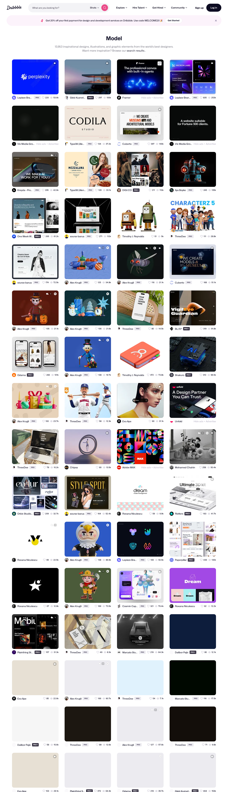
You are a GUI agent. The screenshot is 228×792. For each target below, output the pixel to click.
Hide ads (146, 97)
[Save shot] (46, 89)
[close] (215, 20)
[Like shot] (53, 89)
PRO (37, 97)
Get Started (173, 20)
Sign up (199, 7)
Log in (213, 7)
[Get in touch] (40, 89)
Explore (120, 7)
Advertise (158, 97)
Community (178, 7)
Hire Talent (139, 7)
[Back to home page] (14, 8)
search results (135, 50)
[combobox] (58, 7)
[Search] (104, 7)
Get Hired (157, 7)
